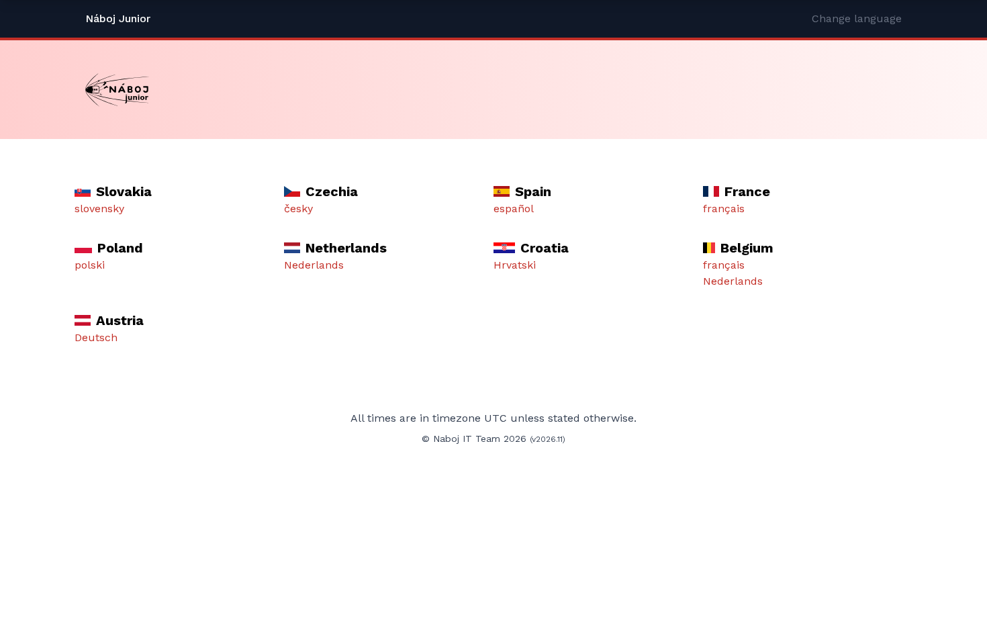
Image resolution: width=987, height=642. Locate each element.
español (513, 208)
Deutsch (96, 337)
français (724, 208)
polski (90, 265)
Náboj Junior (117, 18)
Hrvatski (514, 265)
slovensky (99, 208)
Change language (857, 18)
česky (298, 208)
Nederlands (314, 265)
